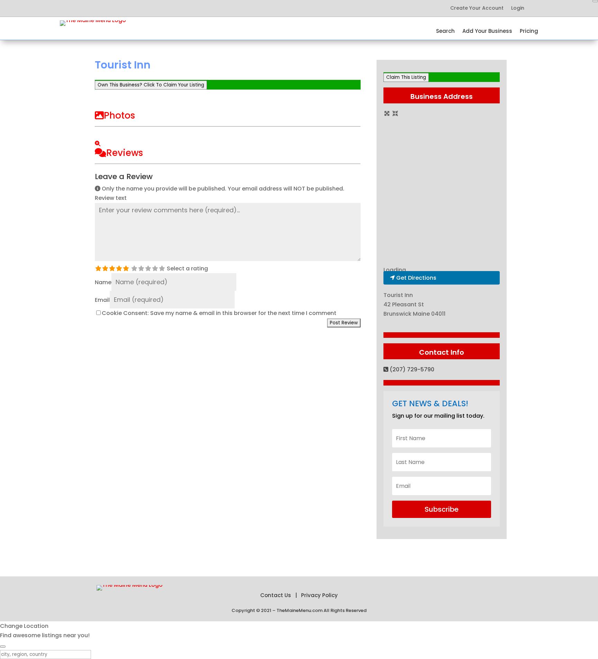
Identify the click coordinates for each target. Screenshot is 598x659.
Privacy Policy (319, 595)
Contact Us (275, 595)
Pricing (529, 32)
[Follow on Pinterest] (106, 8)
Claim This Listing (406, 77)
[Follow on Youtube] (120, 8)
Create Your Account (477, 8)
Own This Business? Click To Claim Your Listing (151, 85)
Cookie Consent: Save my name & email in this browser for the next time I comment (219, 313)
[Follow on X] (93, 8)
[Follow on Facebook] (79, 8)
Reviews (124, 153)
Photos (119, 115)
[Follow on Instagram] (134, 8)
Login (517, 8)
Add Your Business (487, 32)
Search (445, 32)
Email (102, 300)
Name (103, 282)
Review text (111, 198)
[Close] (595, 1)
